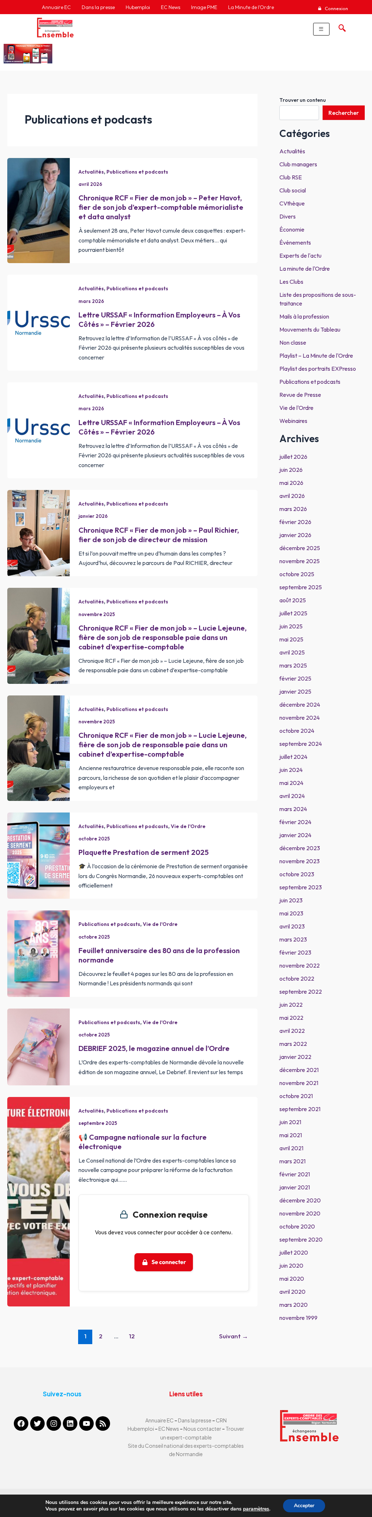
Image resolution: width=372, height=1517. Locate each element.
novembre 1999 (298, 1317)
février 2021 (294, 1174)
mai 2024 (291, 782)
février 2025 (295, 678)
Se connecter (168, 1262)
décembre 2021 (299, 1069)
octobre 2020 (297, 1226)
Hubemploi (141, 1428)
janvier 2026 (93, 516)
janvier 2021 (294, 1187)
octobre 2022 (296, 978)
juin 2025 (291, 626)
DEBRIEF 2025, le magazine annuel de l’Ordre (154, 1048)
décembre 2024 (299, 704)
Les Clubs (291, 281)
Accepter (304, 1505)
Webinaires (293, 420)
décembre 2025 (299, 548)
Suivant (233, 1336)
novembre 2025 (96, 614)
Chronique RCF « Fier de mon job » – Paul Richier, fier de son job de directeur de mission (158, 534)
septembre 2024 (300, 743)
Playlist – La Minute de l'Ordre (316, 355)
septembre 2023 (300, 887)
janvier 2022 (295, 1056)
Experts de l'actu (300, 255)
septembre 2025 (97, 1123)
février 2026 (295, 521)
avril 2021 (291, 1148)
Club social (292, 190)
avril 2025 (292, 652)
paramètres (256, 1509)
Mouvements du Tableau (309, 329)
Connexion (336, 8)
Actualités (91, 172)
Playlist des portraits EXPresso (317, 368)
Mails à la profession (304, 316)
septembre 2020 (301, 1239)
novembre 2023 (299, 861)
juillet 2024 (293, 756)
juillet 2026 (293, 456)
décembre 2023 (299, 848)
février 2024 (295, 822)
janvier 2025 (295, 691)
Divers (287, 216)
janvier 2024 (295, 835)
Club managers (298, 164)
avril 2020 (292, 1291)
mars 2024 (293, 808)
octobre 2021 (296, 1096)
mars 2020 (293, 1304)
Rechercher (343, 112)
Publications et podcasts (137, 172)
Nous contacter (202, 1428)
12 (132, 1336)
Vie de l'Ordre (188, 826)
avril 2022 (292, 1030)
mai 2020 (291, 1278)
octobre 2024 (296, 730)
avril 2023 (292, 926)
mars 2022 (293, 1043)
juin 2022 (291, 1004)
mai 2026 (291, 482)
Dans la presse (194, 1420)
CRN (221, 1420)
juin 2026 (291, 469)
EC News (168, 1428)
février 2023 (295, 952)
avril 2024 (292, 795)
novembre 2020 (299, 1213)
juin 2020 (291, 1265)
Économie (291, 229)
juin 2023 (291, 900)
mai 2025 (291, 639)
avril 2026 (90, 184)
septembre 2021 (299, 1109)
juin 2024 (291, 769)
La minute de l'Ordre (304, 268)
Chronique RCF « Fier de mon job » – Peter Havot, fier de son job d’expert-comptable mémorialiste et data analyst (160, 207)
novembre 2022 (299, 965)
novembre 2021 (298, 1082)
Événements (295, 242)
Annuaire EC (159, 1420)
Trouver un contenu (302, 100)
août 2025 (292, 600)
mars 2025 (293, 665)
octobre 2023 (296, 874)
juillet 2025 (293, 613)
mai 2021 (290, 1135)
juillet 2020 (293, 1252)
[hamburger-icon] (321, 29)
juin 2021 (290, 1122)
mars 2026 (91, 301)
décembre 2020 (300, 1200)
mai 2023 (291, 913)
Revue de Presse (300, 394)
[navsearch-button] (340, 26)
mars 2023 (293, 939)
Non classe (292, 342)
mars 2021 (292, 1161)
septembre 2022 (300, 991)
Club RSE (290, 177)
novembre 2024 (299, 717)
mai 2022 (291, 1017)
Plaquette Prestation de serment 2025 (143, 852)
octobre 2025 (94, 838)
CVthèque (292, 203)
